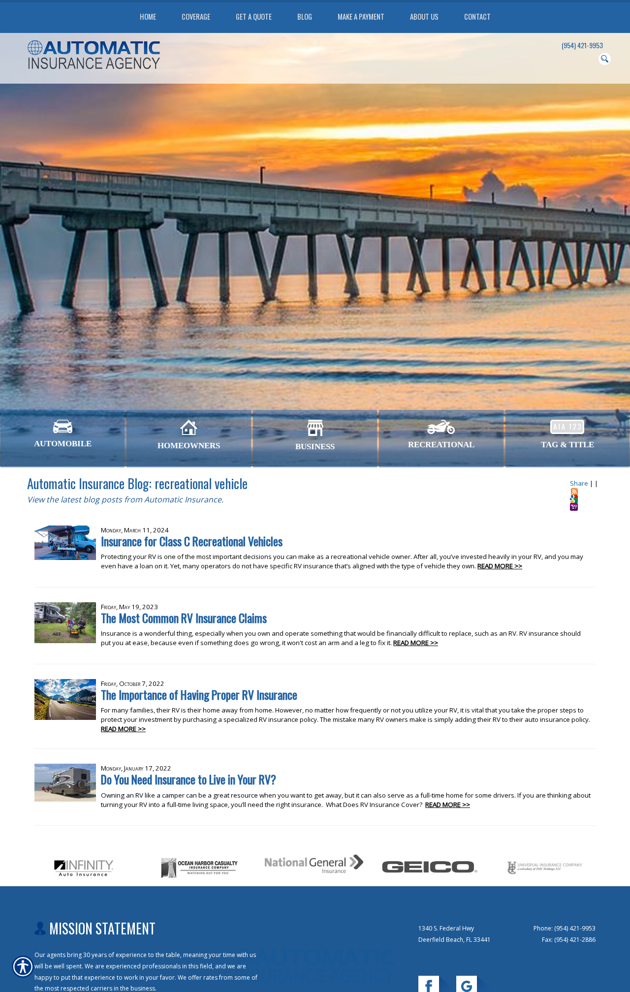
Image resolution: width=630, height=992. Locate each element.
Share (579, 483)
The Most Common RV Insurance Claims (184, 617)
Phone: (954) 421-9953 (565, 928)
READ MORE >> (499, 565)
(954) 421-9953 (582, 45)
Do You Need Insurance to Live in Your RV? (188, 779)
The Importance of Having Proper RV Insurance (199, 694)
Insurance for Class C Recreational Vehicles (192, 541)
